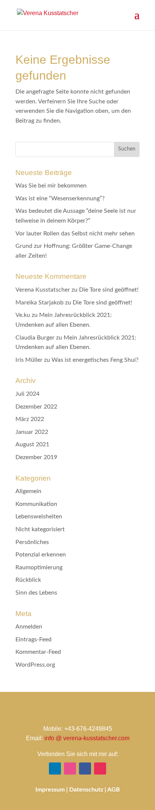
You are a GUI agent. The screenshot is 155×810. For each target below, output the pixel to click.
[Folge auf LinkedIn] (55, 768)
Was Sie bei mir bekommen (51, 186)
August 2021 (32, 444)
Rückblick (28, 580)
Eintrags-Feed (33, 639)
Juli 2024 (27, 394)
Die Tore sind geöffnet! (108, 290)
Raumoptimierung (38, 567)
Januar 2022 (31, 432)
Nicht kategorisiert (40, 529)
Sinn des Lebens (36, 593)
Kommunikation (36, 504)
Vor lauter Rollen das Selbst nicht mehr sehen (75, 234)
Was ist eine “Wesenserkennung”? (60, 198)
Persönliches (32, 542)
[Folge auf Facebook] (85, 768)
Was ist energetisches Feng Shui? (95, 360)
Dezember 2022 (36, 407)
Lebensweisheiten (38, 516)
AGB (113, 790)
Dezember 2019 (36, 457)
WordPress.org (35, 665)
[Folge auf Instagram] (100, 768)
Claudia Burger (35, 338)
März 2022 (29, 419)
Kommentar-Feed (38, 652)
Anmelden (28, 627)
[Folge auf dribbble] (70, 768)
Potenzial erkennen (40, 555)
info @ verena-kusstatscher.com (86, 738)
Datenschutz (86, 790)
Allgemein (28, 491)
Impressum (50, 790)
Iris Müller (29, 360)
